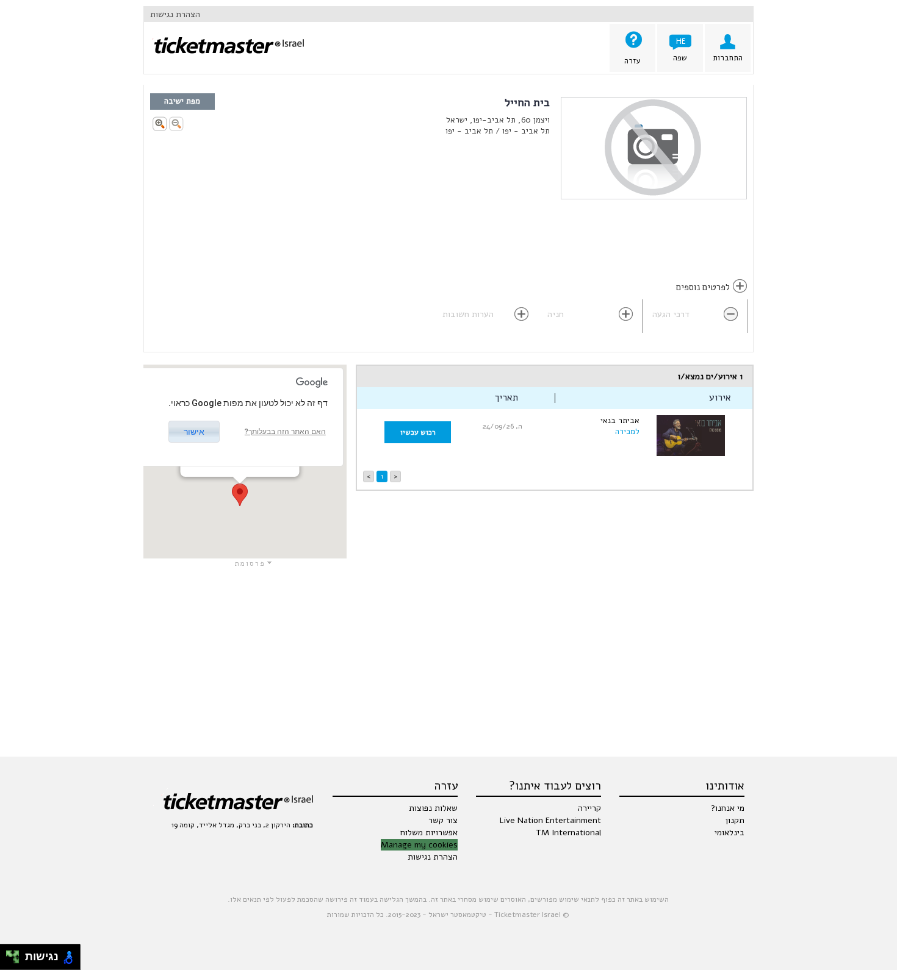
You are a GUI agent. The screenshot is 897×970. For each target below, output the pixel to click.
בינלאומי (729, 832)
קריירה (589, 808)
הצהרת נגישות (175, 14)
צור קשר (443, 820)
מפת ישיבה (182, 101)
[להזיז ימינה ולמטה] (16, 960)
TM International (568, 832)
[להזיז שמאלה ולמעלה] (9, 953)
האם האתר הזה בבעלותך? (285, 431)
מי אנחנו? (727, 808)
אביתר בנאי (619, 420)
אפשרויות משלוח (429, 832)
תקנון (735, 820)
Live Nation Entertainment (550, 820)
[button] (240, 494)
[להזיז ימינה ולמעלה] (16, 953)
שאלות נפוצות (433, 808)
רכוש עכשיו (418, 432)
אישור (194, 432)
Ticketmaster (224, 38)
